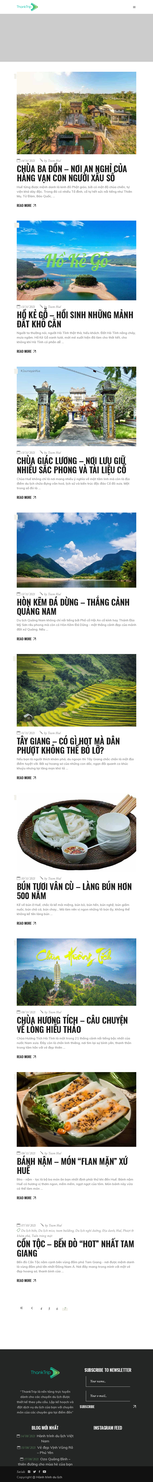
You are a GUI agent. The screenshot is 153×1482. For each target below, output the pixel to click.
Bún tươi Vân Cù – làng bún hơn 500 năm (74, 891)
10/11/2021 (28, 878)
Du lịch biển (29, 1230)
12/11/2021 (28, 594)
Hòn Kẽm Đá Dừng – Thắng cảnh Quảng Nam (73, 606)
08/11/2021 (28, 1012)
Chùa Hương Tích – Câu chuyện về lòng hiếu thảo (72, 1024)
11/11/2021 (28, 733)
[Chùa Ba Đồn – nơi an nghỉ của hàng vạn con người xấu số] (76, 113)
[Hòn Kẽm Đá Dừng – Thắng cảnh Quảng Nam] (76, 550)
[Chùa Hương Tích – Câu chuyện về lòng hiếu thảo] (76, 972)
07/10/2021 (28, 1225)
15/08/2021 (28, 1447)
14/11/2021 (28, 160)
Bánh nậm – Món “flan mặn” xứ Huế (72, 1165)
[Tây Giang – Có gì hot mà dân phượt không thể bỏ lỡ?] (76, 690)
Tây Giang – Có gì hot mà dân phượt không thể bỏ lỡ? (68, 745)
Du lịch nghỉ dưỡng (88, 1230)
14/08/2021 (28, 1436)
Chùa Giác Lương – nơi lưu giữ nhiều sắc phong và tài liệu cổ (71, 465)
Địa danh (108, 1230)
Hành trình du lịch (49, 1477)
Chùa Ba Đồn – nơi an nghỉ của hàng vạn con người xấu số (72, 173)
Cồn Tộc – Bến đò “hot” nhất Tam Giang (75, 1248)
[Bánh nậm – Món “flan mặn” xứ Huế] (76, 1109)
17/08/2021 (31, 1459)
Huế (118, 1230)
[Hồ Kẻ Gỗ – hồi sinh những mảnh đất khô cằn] (76, 260)
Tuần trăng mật (41, 1236)
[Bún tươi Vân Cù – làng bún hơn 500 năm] (76, 832)
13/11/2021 (28, 306)
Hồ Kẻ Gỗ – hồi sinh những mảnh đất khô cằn (75, 319)
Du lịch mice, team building (56, 1230)
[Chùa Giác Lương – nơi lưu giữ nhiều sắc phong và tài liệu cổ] (76, 406)
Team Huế (52, 160)
